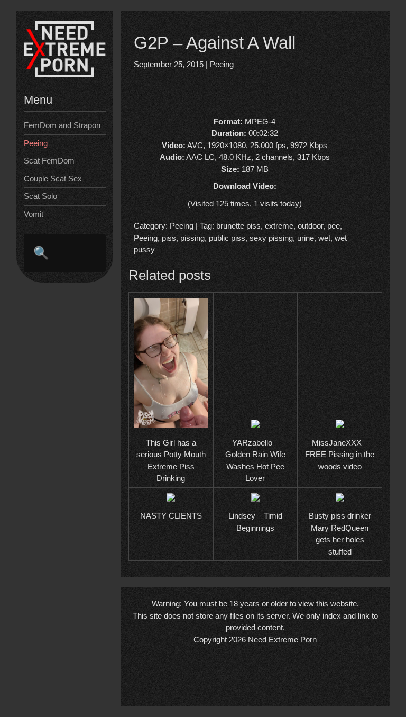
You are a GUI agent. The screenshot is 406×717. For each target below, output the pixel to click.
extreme (279, 225)
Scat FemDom (49, 160)
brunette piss (238, 225)
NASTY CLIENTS (171, 515)
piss (169, 237)
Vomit (33, 214)
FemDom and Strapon (62, 125)
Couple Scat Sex (53, 178)
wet (324, 237)
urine (305, 237)
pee (333, 225)
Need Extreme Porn (282, 639)
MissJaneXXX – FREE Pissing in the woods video (339, 454)
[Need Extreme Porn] (65, 74)
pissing (192, 237)
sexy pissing (271, 237)
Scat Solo (40, 196)
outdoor (310, 225)
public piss (227, 237)
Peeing (36, 143)
